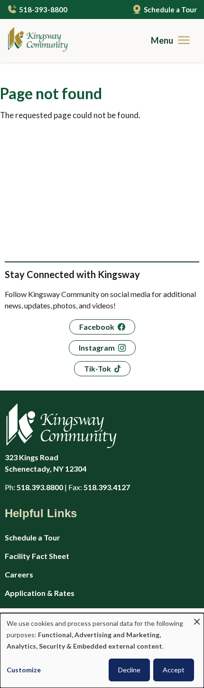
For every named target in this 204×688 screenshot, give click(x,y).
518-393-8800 (43, 9)
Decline (129, 670)
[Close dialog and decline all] (197, 619)
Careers (19, 574)
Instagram (97, 347)
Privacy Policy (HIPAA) (44, 611)
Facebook (96, 326)
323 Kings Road (45, 463)
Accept (174, 670)
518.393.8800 (40, 487)
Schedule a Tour (170, 9)
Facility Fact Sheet (37, 555)
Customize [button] (24, 670)
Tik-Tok (97, 368)
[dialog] (102, 650)
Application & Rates (39, 592)
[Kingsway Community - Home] (34, 40)
